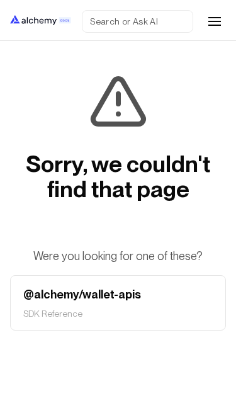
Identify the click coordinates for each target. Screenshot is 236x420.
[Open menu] (214, 21)
